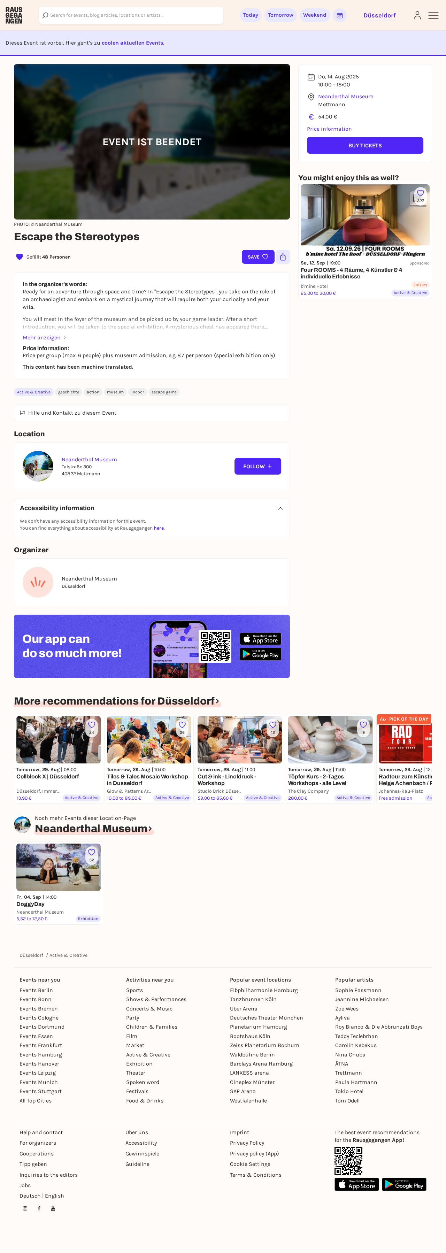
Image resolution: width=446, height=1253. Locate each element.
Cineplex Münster (252, 1082)
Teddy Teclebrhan (356, 1036)
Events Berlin (36, 990)
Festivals (137, 1091)
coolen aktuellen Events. (133, 42)
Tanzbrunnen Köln (253, 999)
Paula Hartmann (356, 1082)
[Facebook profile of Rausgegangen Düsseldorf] (39, 1208)
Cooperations (37, 1153)
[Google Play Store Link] (404, 1184)
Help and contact (41, 1132)
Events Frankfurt (41, 1045)
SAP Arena (243, 1091)
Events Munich (39, 1082)
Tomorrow (280, 14)
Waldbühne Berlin (252, 1054)
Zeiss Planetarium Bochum (264, 1045)
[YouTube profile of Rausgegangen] (53, 1208)
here (159, 528)
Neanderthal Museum (346, 96)
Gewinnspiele (142, 1153)
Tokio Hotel (349, 1091)
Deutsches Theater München (266, 1017)
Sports (134, 990)
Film (131, 1036)
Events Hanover (39, 1063)
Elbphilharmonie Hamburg (264, 990)
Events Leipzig (38, 1072)
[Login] (417, 15)
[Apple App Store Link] (356, 1184)
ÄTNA (341, 1063)
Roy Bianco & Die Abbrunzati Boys (379, 1026)
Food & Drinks (144, 1100)
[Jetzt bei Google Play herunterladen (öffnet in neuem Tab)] (261, 654)
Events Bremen (39, 1008)
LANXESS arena (249, 1072)
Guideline (137, 1164)
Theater (135, 1072)
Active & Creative (34, 392)
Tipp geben (33, 1164)
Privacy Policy (247, 1142)
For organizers (38, 1142)
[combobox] (131, 15)
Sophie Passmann (358, 990)
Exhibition (139, 1063)
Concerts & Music (149, 1008)
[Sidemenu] (433, 15)
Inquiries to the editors (49, 1174)
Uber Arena (243, 1008)
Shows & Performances (156, 999)
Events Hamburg (41, 1054)
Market (135, 1045)
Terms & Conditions (256, 1174)
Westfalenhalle (248, 1100)
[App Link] (348, 1161)
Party (132, 1017)
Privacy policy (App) (254, 1153)
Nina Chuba (350, 1054)
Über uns (136, 1132)
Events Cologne (39, 1017)
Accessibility (141, 1142)
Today (250, 14)
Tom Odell (347, 1100)
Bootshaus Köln (250, 1036)
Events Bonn (36, 999)
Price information (329, 128)
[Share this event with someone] (283, 257)
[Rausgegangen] (14, 15)
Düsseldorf (31, 955)
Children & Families (151, 1026)
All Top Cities (36, 1100)
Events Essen (36, 1036)
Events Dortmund (42, 1026)
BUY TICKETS (365, 145)
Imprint (239, 1132)
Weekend (314, 14)
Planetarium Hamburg (258, 1026)
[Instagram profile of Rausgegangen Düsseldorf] (25, 1208)
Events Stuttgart (41, 1091)
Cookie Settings (250, 1164)
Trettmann (348, 1072)
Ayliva (342, 1017)
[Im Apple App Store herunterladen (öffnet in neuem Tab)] (261, 639)
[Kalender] (340, 15)
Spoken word (142, 1082)
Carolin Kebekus (356, 1045)
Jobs (25, 1185)
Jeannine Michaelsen (362, 999)
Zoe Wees (347, 1008)
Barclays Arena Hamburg (261, 1063)
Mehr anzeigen (42, 337)
